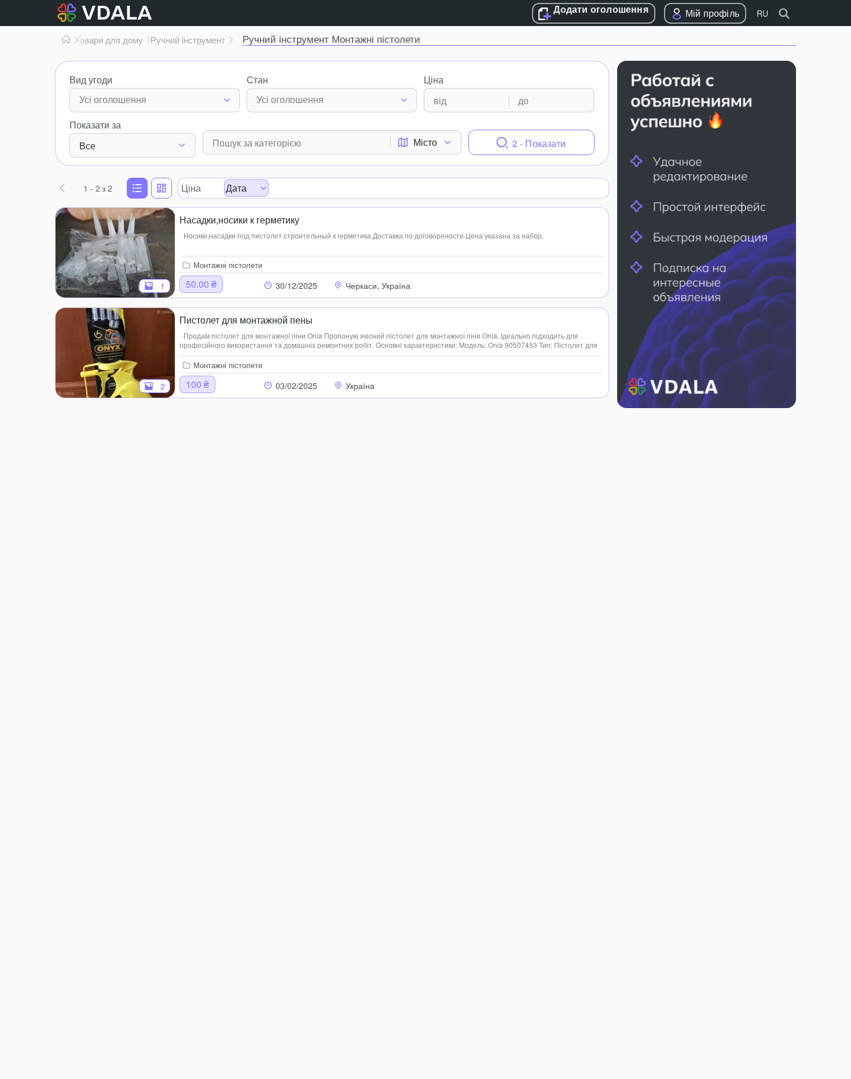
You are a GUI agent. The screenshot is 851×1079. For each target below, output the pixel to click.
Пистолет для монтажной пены (246, 319)
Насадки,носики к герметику (239, 219)
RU (762, 13)
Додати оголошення (600, 10)
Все (87, 145)
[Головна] (66, 40)
